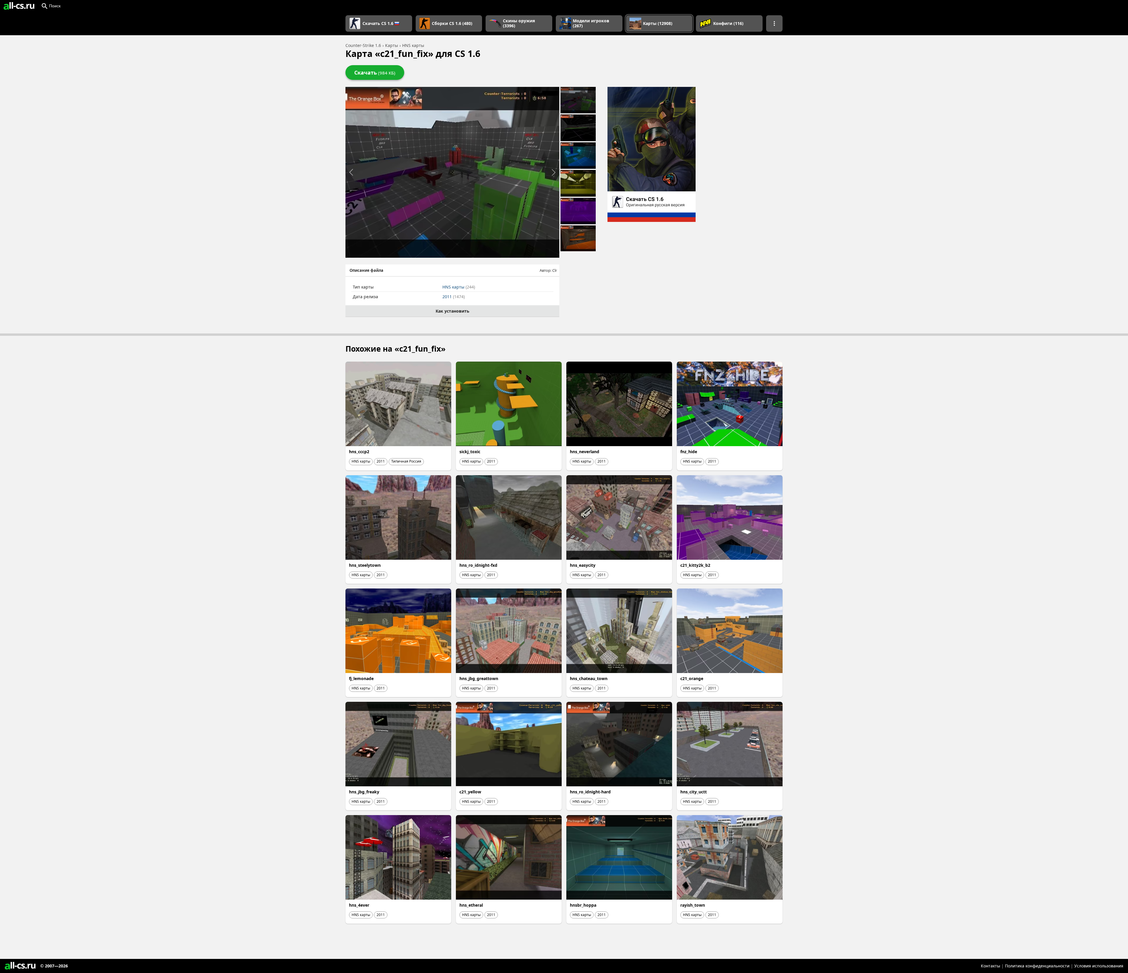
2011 (453, 296)
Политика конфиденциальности (1037, 966)
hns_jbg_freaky (364, 792)
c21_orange (691, 678)
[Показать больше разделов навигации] (774, 23)
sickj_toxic (469, 451)
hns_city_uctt (693, 792)
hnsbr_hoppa (583, 905)
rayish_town (692, 905)
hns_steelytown (365, 565)
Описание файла (366, 270)
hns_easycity (582, 565)
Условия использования (1098, 966)
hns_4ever (359, 905)
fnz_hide (688, 451)
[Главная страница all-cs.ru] (19, 6)
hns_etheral (471, 905)
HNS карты (458, 287)
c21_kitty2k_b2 (695, 565)
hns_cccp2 (359, 451)
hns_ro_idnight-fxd (478, 565)
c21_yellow (470, 792)
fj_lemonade (361, 678)
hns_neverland (584, 451)
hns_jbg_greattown (478, 678)
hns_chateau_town (588, 678)
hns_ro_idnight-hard (590, 792)
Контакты (990, 966)
